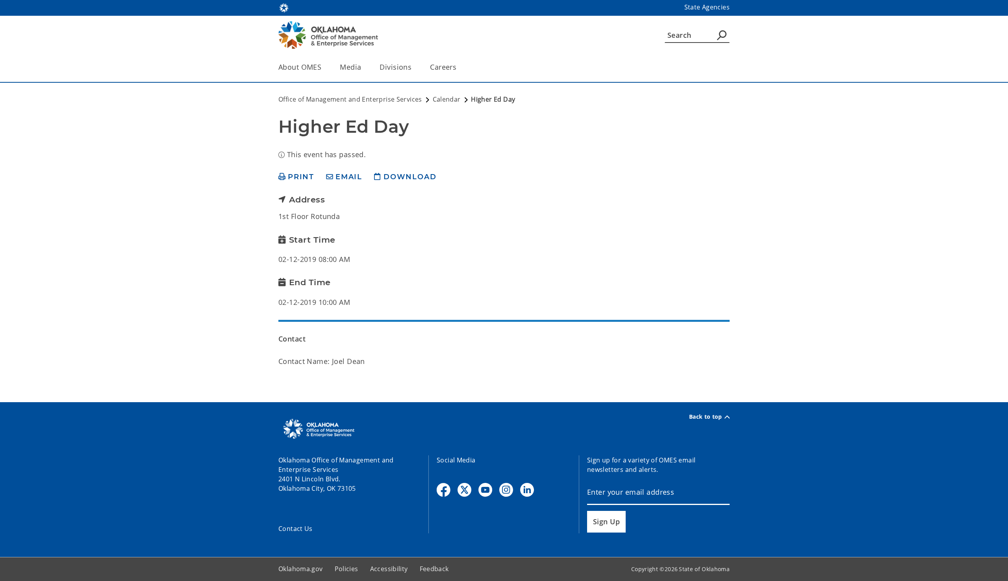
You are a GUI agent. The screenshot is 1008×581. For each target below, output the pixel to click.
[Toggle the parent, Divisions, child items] (414, 67)
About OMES (299, 67)
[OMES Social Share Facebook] (443, 490)
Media (350, 67)
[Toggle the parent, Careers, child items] (458, 67)
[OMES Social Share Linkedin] (527, 490)
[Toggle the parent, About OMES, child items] (323, 67)
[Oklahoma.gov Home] (283, 7)
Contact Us (295, 528)
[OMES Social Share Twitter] (464, 490)
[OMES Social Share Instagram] (506, 490)
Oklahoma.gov (300, 568)
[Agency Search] (722, 35)
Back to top (705, 417)
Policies (346, 568)
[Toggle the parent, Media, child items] (363, 67)
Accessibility (389, 568)
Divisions (395, 67)
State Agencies (707, 7)
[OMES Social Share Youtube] (485, 490)
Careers (443, 67)
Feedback (434, 568)
